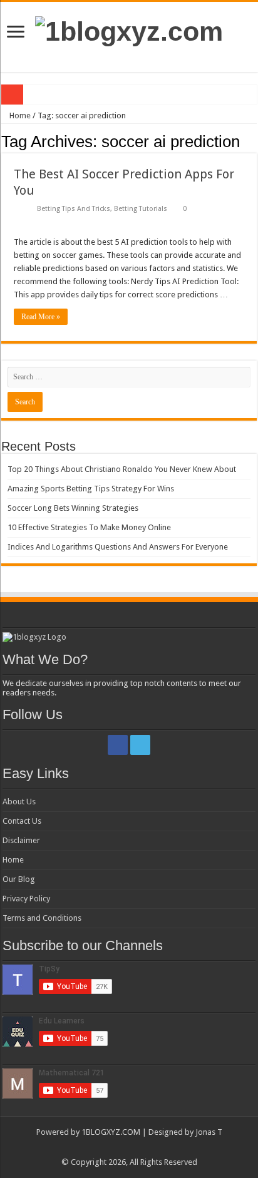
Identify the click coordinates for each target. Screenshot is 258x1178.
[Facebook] (118, 745)
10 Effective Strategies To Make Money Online (89, 527)
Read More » (40, 316)
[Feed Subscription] (253, 141)
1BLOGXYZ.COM (110, 1132)
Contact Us (22, 821)
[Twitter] (140, 745)
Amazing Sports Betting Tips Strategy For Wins (91, 488)
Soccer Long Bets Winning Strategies (73, 508)
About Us (19, 801)
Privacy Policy (26, 898)
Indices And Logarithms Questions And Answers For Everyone (118, 546)
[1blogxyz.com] (129, 29)
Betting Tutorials (140, 209)
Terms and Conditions (42, 918)
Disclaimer (21, 840)
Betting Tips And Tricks (73, 209)
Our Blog (19, 879)
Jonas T (208, 1132)
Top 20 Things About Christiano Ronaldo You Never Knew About (122, 469)
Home (19, 115)
